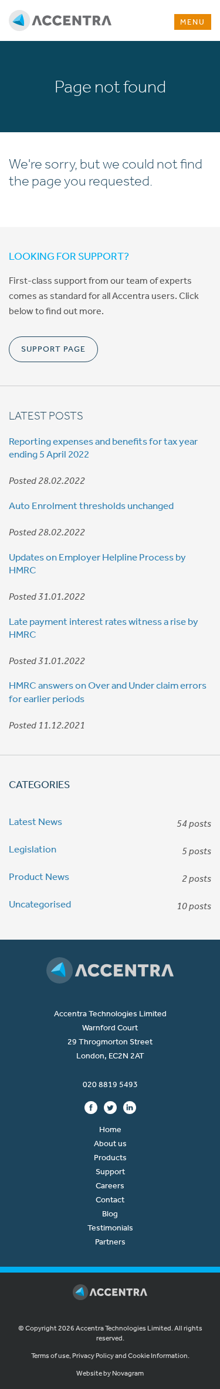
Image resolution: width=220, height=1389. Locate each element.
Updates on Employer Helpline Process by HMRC (97, 563)
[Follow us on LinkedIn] (129, 1107)
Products (110, 1158)
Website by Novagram (110, 1373)
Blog (110, 1214)
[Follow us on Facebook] (90, 1107)
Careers (110, 1186)
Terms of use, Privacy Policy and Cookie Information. (110, 1356)
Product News (39, 876)
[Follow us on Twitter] (110, 1107)
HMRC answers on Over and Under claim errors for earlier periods (108, 691)
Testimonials (110, 1228)
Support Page (53, 349)
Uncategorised (40, 904)
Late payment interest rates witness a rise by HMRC (103, 628)
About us (110, 1144)
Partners (110, 1242)
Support (110, 1172)
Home (110, 1129)
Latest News (35, 821)
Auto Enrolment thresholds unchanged (91, 505)
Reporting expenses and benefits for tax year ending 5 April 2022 (103, 447)
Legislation (32, 849)
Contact (110, 1200)
